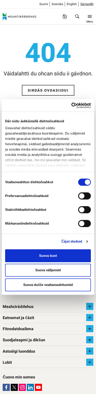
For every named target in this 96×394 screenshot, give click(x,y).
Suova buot (48, 255)
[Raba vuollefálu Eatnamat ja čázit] (89, 317)
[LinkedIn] (30, 387)
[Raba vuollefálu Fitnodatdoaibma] (89, 328)
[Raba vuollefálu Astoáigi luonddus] (89, 351)
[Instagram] (22, 387)
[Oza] (77, 16)
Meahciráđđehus (18, 307)
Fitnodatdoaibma (18, 329)
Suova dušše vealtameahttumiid (48, 285)
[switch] (84, 195)
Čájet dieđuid (71, 241)
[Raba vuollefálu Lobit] (89, 362)
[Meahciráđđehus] (19, 16)
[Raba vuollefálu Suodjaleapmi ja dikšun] (89, 339)
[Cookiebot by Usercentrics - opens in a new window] (71, 105)
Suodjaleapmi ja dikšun (24, 340)
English (72, 4)
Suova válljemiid (48, 270)
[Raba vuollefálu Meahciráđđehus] (89, 306)
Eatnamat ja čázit (18, 318)
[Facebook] (6, 387)
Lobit (7, 363)
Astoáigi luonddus (19, 351)
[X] (14, 387)
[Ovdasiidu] (64, 16)
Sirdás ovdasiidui (48, 90)
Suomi (43, 4)
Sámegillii (86, 4)
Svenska (57, 4)
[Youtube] (38, 387)
